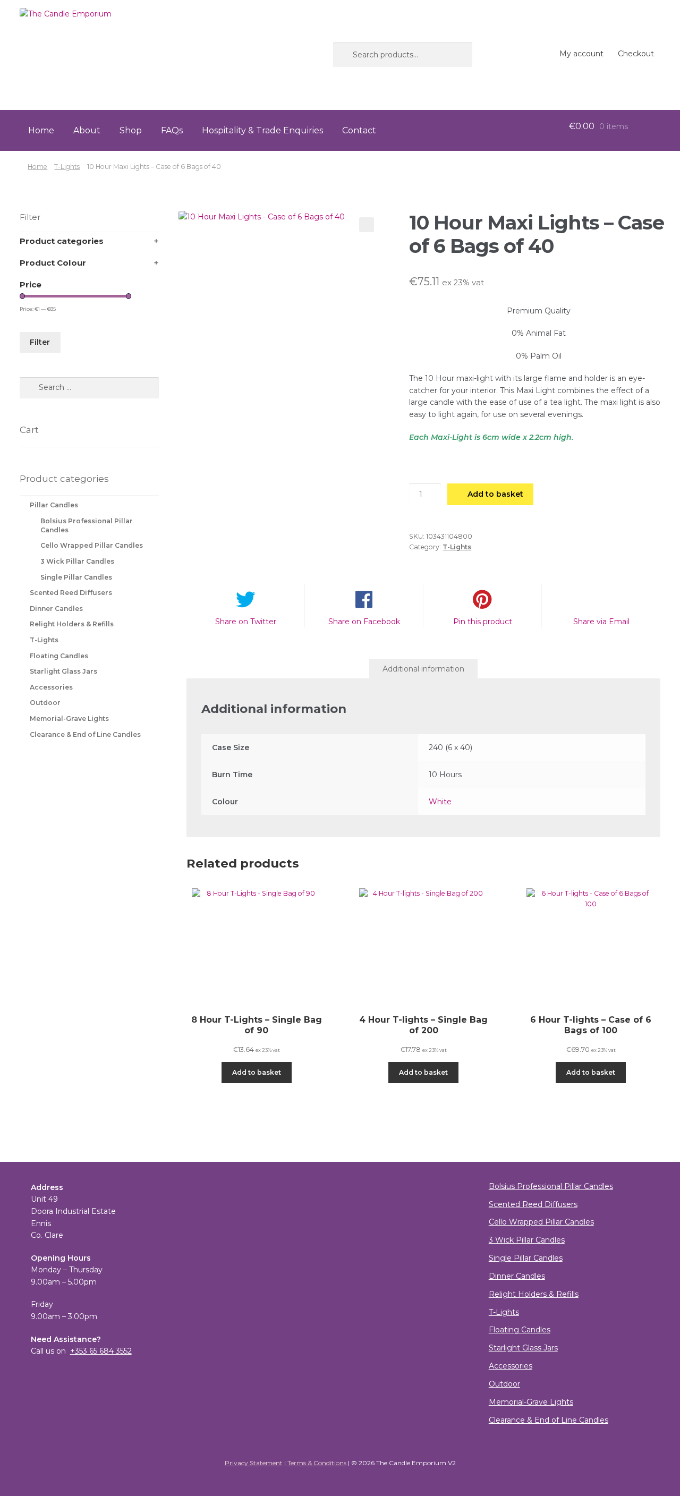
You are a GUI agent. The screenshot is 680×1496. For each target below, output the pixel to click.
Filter (40, 342)
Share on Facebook (364, 621)
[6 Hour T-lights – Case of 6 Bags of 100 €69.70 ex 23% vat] (590, 942)
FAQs (172, 130)
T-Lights (67, 167)
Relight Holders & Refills (72, 624)
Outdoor (45, 703)
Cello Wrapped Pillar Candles (91, 545)
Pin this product (482, 621)
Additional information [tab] (423, 669)
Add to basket (495, 494)
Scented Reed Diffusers (71, 593)
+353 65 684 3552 (101, 1351)
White (440, 801)
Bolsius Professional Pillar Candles (551, 1186)
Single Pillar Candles (76, 577)
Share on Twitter (245, 621)
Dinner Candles (56, 609)
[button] (366, 224)
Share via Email (601, 621)
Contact (359, 130)
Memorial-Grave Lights (69, 718)
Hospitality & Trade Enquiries (262, 130)
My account (581, 53)
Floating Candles (59, 656)
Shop (131, 130)
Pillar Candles (54, 505)
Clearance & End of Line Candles (85, 734)
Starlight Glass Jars (63, 671)
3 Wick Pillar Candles (77, 561)
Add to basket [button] (256, 1072)
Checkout (636, 53)
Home (41, 130)
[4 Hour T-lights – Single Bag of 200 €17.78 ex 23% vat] (423, 942)
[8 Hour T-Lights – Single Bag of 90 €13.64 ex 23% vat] (256, 942)
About (86, 130)
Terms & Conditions (316, 1463)
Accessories (51, 687)
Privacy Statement (254, 1463)
